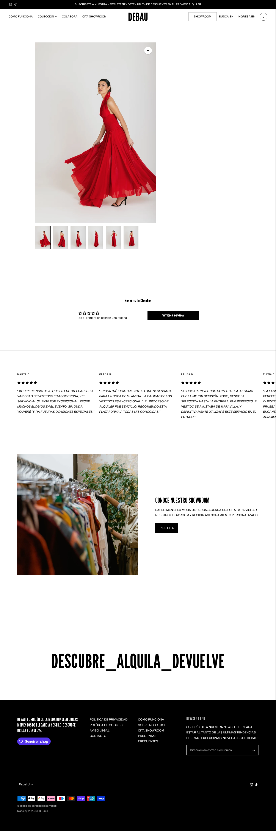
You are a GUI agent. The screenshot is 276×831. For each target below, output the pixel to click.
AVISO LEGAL (100, 730)
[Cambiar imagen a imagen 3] (78, 237)
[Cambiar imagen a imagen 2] (60, 237)
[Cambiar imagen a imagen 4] (95, 237)
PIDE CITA (167, 528)
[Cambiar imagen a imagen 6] (131, 237)
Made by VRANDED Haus (32, 810)
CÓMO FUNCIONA (21, 16)
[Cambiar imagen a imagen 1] (42, 237)
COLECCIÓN (46, 16)
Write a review (173, 315)
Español (24, 784)
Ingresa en (246, 16)
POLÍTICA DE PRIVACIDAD (108, 719)
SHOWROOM (202, 16)
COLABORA (69, 16)
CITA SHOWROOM (94, 16)
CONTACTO (98, 736)
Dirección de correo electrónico (209, 745)
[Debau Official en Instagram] (10, 4)
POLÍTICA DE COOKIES (106, 725)
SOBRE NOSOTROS (152, 725)
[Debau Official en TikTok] (15, 4)
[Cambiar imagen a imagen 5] (113, 237)
